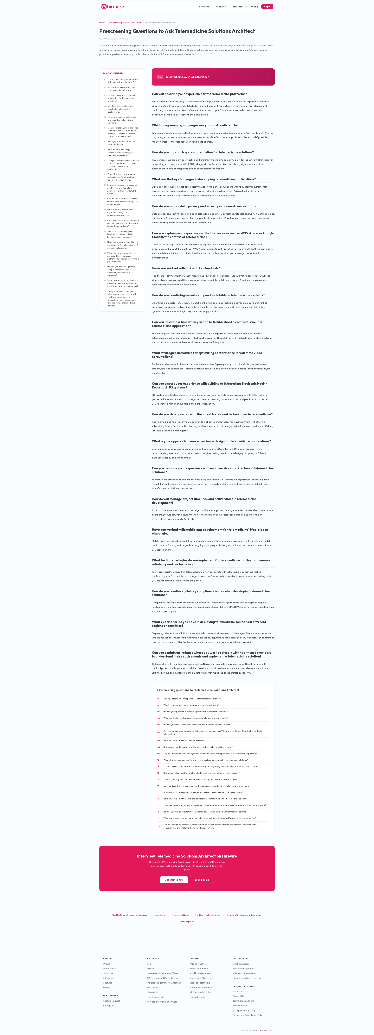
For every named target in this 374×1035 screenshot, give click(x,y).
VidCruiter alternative (200, 992)
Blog (149, 963)
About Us (237, 991)
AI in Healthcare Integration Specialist (130, 915)
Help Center (153, 987)
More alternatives (198, 997)
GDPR (106, 987)
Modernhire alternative (201, 987)
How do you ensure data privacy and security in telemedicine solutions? (120, 120)
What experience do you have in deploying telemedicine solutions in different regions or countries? (121, 283)
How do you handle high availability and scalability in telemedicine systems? (118, 152)
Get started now (174, 879)
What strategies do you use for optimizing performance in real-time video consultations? (120, 177)
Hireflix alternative (199, 968)
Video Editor (160, 915)
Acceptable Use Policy (244, 1010)
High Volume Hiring (156, 997)
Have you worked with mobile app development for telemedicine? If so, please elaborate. (121, 245)
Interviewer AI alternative (202, 978)
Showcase (108, 973)
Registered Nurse (180, 915)
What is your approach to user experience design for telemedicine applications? (119, 212)
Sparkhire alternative (200, 973)
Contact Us (238, 996)
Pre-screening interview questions (125, 22)
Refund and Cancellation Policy (248, 1015)
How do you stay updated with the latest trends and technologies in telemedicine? (121, 201)
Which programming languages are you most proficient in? (120, 89)
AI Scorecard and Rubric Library (162, 978)
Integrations (109, 978)
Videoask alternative (200, 982)
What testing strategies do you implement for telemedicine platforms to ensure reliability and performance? (121, 257)
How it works (109, 968)
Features (221, 6)
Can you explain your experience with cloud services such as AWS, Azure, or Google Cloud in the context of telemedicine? (121, 132)
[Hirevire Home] (112, 7)
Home (102, 22)
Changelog (108, 1005)
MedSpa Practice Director (207, 915)
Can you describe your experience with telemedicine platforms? (121, 81)
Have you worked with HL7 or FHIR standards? (119, 143)
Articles (150, 968)
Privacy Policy (240, 1005)
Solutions (204, 6)
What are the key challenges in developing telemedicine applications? (120, 109)
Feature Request (111, 1000)
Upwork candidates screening (247, 978)
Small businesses (241, 963)
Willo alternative (198, 963)
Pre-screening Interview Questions (164, 982)
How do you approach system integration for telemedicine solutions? (119, 98)
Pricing (254, 6)
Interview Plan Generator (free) (162, 973)
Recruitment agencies (244, 968)
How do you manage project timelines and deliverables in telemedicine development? (118, 234)
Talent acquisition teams (245, 973)
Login (267, 6)
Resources (237, 6)
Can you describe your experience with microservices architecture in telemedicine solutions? (121, 223)
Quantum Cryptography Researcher (244, 915)
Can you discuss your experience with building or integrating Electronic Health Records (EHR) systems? (120, 189)
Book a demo (202, 879)
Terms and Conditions (243, 1000)
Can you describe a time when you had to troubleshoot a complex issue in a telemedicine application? (121, 164)
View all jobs (186, 921)
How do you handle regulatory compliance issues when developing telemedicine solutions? (119, 271)
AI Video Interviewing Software (162, 1001)
